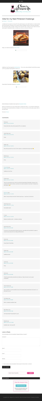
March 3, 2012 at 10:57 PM (8, 134)
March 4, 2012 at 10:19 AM (8, 322)
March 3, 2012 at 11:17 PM (8, 205)
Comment (4, 336)
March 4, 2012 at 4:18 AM (8, 240)
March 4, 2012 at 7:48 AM (8, 299)
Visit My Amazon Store (21, 385)
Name (3, 348)
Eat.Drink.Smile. (17, 67)
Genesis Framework (27, 397)
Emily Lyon (6, 192)
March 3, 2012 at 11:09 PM (8, 168)
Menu (22, 1)
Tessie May (6, 167)
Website (3, 358)
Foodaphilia (18, 84)
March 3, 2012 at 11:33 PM (8, 216)
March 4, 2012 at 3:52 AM (8, 227)
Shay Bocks (17, 397)
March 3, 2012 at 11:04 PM (8, 146)
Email (3, 353)
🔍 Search (30, 373)
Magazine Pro (12, 397)
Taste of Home (16, 47)
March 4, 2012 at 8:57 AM (8, 311)
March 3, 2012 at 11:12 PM (8, 193)
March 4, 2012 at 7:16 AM (8, 287)
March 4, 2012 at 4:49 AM (8, 263)
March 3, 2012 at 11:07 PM (8, 157)
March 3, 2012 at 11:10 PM (8, 179)
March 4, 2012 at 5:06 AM (8, 274)
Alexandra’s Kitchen (22, 103)
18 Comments (10, 21)
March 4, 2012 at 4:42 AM (8, 251)
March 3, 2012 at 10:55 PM (8, 123)
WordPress (37, 397)
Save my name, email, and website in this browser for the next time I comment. (17, 363)
